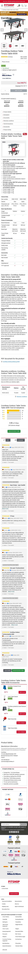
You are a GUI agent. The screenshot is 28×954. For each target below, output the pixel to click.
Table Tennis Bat (12, 719)
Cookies (4, 904)
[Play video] (13, 149)
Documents (6, 118)
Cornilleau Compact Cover (14, 686)
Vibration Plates (18, 946)
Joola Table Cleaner (13, 696)
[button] (4, 46)
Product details (7, 112)
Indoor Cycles (6, 928)
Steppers (4, 936)
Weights (17, 928)
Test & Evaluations (8, 123)
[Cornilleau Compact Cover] (4, 687)
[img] (13, 74)
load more (7, 670)
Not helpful (11, 462)
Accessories (7, 126)
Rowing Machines (19, 919)
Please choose (5, 61)
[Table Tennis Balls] (4, 728)
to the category (21, 722)
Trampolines (18, 922)
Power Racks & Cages (20, 936)
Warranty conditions (9, 121)
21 (22, 410)
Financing (17, 86)
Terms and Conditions (7, 901)
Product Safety (7, 129)
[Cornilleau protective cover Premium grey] (4, 708)
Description (6, 115)
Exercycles (5, 934)
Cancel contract (14, 893)
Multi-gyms (5, 922)
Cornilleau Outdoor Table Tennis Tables (10, 9)
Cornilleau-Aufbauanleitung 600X (11, 361)
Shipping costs (5, 906)
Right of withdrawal (19, 906)
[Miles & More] (14, 873)
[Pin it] (25, 134)
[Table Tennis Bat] (4, 719)
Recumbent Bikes (19, 931)
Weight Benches (18, 924)
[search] (22, 5)
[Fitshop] (9, 5)
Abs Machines (18, 939)
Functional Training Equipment (7, 940)
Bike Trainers (18, 934)
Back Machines (6, 943)
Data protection (18, 901)
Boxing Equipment (7, 931)
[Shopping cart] (26, 5)
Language (20, 440)
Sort (8, 440)
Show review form (14, 431)
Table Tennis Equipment (5, 925)
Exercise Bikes (18, 916)
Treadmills (5, 919)
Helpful (5, 462)
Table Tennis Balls (12, 728)
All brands (5, 949)
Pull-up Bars (18, 943)
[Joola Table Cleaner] (4, 698)
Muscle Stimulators (7, 946)
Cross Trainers (6, 916)
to (5, 888)
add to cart (18, 90)
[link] (7, 794)
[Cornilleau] (6, 18)
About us (17, 904)
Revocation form (5, 909)
